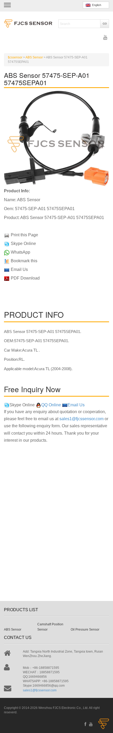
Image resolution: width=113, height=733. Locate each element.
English (95, 5)
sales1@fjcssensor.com (81, 419)
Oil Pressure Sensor (85, 629)
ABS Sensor (12, 629)
